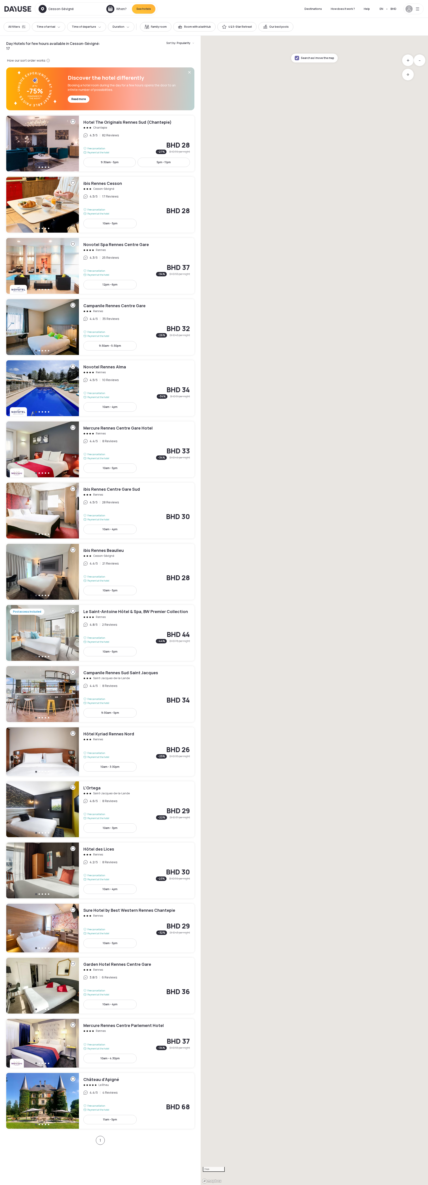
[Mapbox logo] (212, 1181)
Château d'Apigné (100, 1101)
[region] (314, 610)
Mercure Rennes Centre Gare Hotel (100, 449)
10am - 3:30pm (110, 767)
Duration (118, 27)
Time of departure (84, 27)
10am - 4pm (110, 407)
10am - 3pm (110, 828)
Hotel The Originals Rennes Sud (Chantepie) (100, 143)
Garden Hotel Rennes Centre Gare (100, 986)
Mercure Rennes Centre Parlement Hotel (100, 1043)
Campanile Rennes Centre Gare (100, 327)
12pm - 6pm (110, 284)
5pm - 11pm (164, 162)
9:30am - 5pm (110, 162)
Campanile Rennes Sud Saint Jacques (100, 694)
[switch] (155, 26)
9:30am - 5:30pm (110, 346)
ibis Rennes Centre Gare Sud (100, 510)
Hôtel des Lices (100, 870)
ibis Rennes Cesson (100, 205)
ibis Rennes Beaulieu (100, 572)
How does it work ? (343, 9)
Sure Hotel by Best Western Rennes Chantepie (100, 928)
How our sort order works (26, 60)
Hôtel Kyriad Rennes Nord (100, 751)
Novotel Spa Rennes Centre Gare (100, 266)
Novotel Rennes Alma (100, 388)
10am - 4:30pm (110, 1058)
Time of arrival (46, 27)
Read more (78, 99)
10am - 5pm (110, 223)
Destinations (313, 9)
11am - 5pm (110, 1119)
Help (367, 9)
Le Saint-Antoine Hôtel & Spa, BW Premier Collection (100, 633)
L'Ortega (100, 809)
